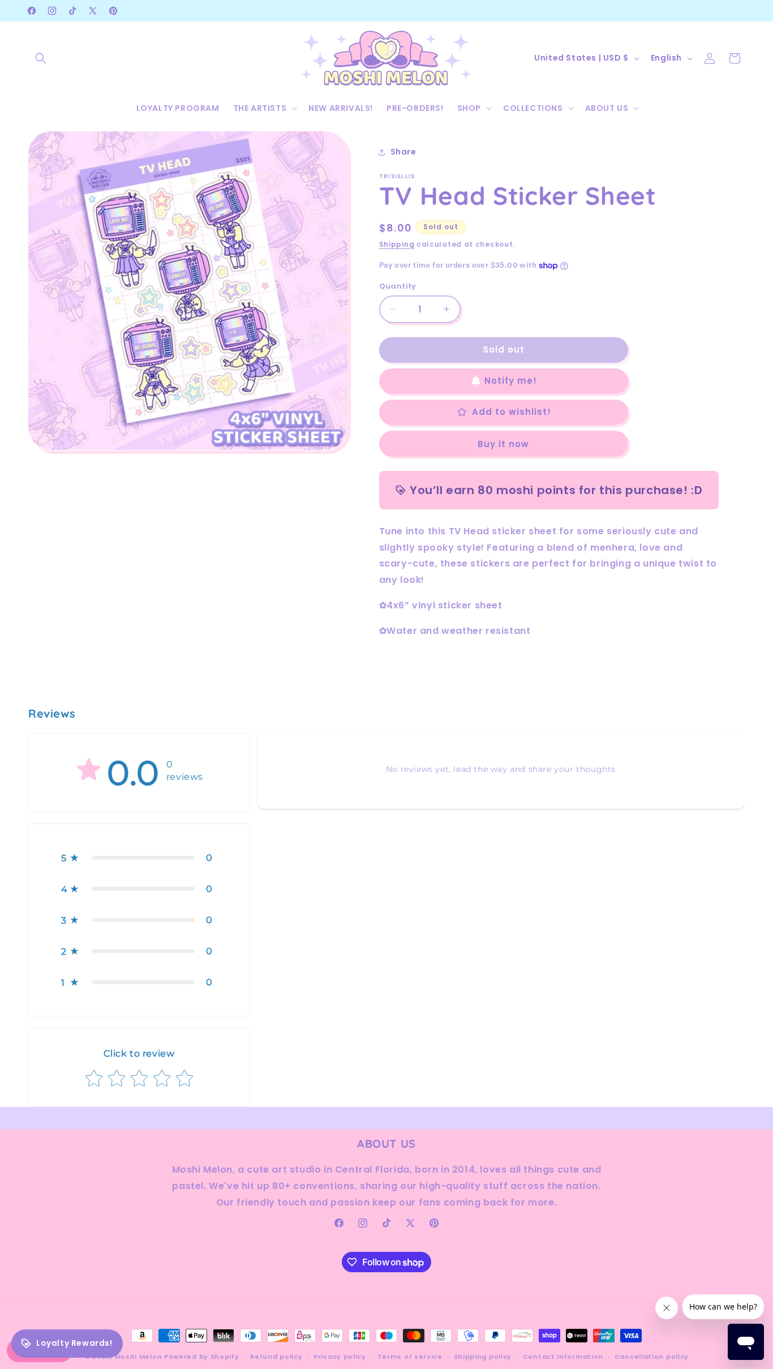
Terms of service (410, 1356)
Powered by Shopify (201, 1356)
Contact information (563, 1356)
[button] (40, 58)
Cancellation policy (652, 1356)
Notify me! (510, 381)
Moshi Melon (138, 1356)
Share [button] (403, 151)
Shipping (397, 244)
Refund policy (276, 1356)
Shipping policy (483, 1356)
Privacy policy (340, 1356)
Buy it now (503, 444)
